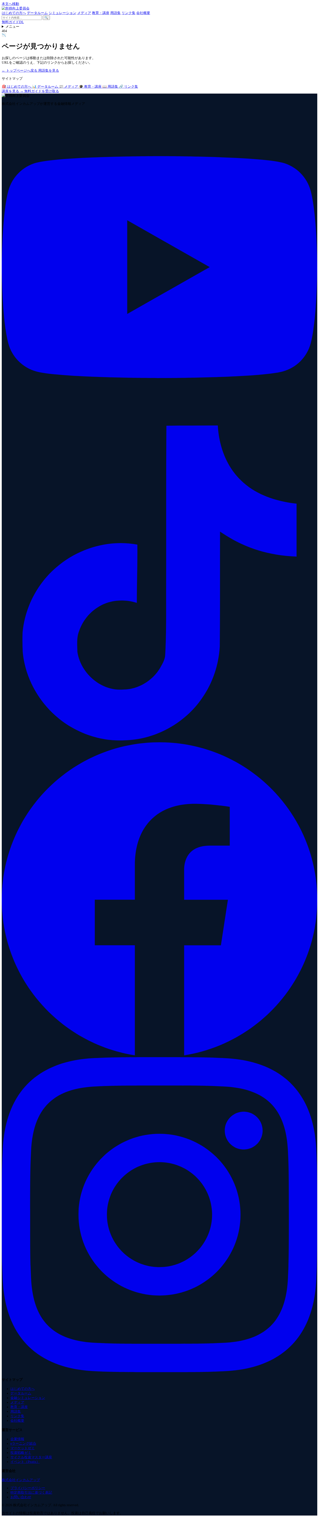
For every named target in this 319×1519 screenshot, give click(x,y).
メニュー (12, 26)
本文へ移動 (10, 4)
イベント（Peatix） (25, 1462)
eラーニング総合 (23, 1443)
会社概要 (143, 13)
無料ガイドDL (13, 22)
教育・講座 (100, 13)
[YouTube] (159, 423)
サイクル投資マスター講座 (31, 1457)
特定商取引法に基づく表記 (31, 1492)
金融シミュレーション (27, 1398)
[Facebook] (159, 1055)
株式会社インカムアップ (21, 1480)
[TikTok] (159, 739)
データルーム (37, 13)
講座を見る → (13, 91)
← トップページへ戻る (20, 70)
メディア (84, 13)
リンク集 (128, 13)
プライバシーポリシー (27, 1488)
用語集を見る (48, 70)
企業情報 (17, 1439)
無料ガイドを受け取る (41, 91)
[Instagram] (159, 1371)
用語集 (115, 13)
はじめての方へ (14, 13)
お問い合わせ (20, 1497)
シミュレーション (62, 13)
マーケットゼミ (22, 1448)
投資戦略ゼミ (20, 1452)
